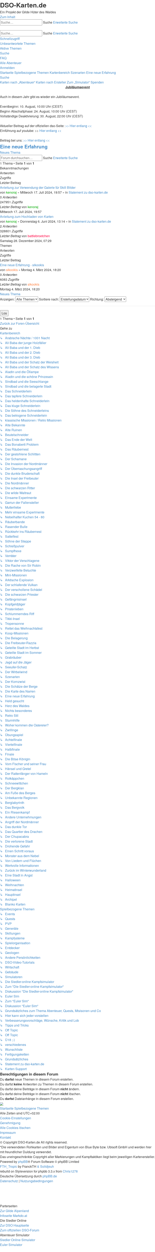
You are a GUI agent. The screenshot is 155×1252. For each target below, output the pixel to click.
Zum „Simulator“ (78, 82)
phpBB (23, 1161)
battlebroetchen (39, 236)
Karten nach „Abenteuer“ (17, 82)
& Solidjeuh (45, 1166)
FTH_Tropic (8, 1166)
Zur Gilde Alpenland (14, 1210)
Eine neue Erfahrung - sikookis (22, 265)
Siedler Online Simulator (17, 1239)
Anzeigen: (7, 299)
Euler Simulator (11, 1244)
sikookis (12, 269)
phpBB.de (50, 1176)
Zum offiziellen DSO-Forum (19, 1230)
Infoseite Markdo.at (13, 1215)
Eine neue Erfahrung (24, 146)
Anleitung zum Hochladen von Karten (26, 216)
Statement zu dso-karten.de (88, 192)
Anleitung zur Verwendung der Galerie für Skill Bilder (37, 187)
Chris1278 (70, 1171)
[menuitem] (18, 43)
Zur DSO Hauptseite (14, 1225)
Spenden (97, 82)
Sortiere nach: (49, 299)
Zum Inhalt (7, 17)
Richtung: (97, 299)
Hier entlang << (50, 130)
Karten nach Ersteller (51, 82)
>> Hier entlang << (78, 125)
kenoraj (11, 192)
